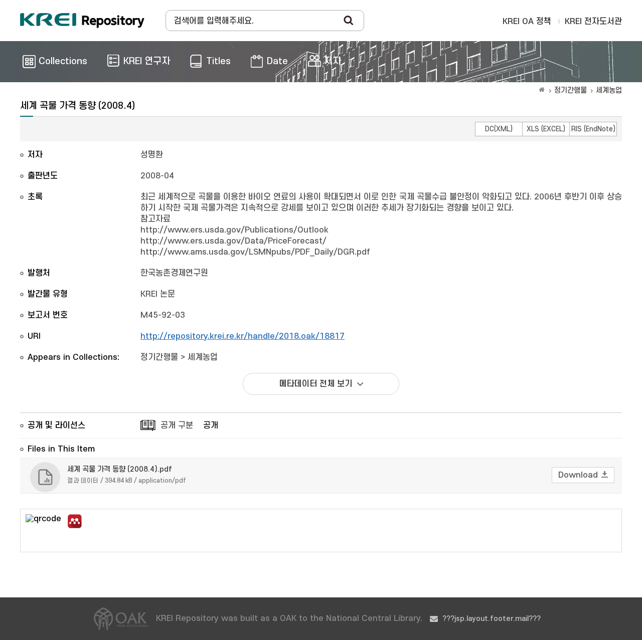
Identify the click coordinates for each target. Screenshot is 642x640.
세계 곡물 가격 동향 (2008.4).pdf (119, 469)
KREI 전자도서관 (593, 21)
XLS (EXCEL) (546, 129)
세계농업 (609, 90)
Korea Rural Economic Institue (82, 20)
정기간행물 (570, 90)
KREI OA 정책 (527, 21)
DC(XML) (499, 129)
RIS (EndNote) (593, 129)
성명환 (151, 154)
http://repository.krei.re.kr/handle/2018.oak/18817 (242, 336)
